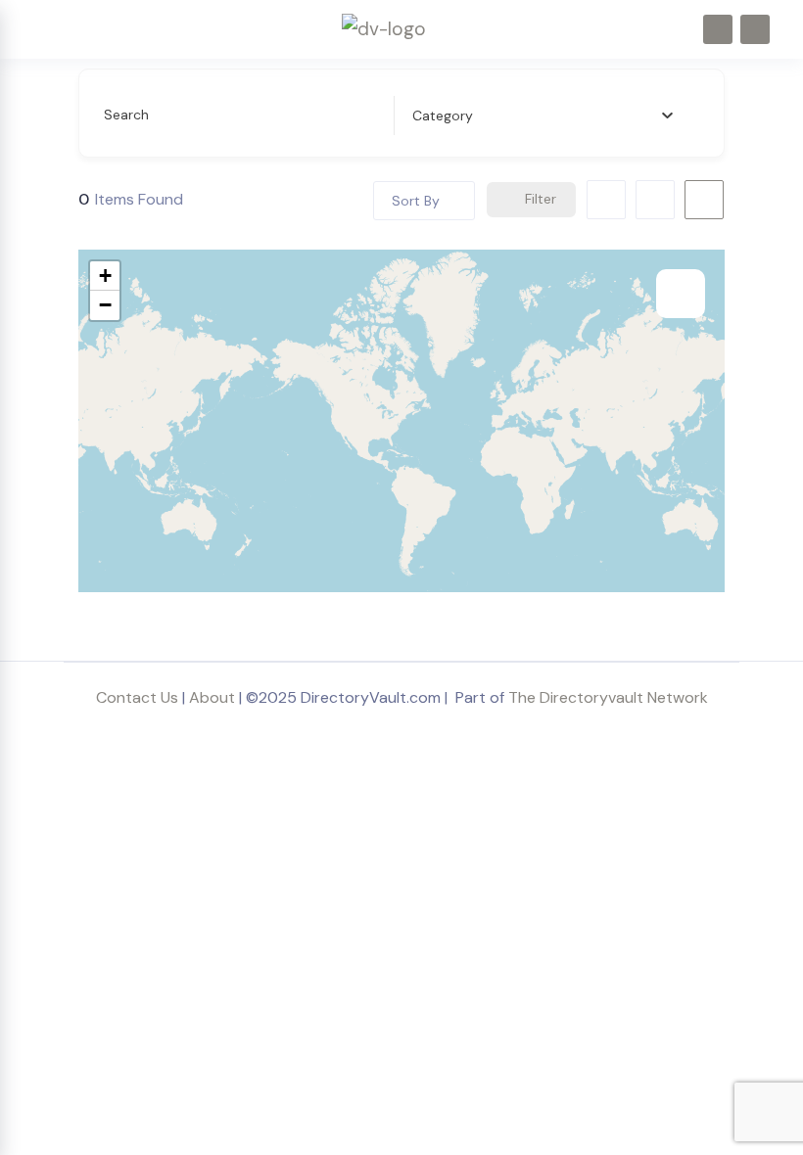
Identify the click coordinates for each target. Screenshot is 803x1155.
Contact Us (137, 697)
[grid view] (606, 199)
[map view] (704, 199)
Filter (540, 199)
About (212, 697)
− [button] (105, 305)
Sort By (416, 200)
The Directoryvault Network (608, 697)
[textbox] (442, 115)
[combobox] (543, 115)
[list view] (655, 199)
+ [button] (105, 275)
